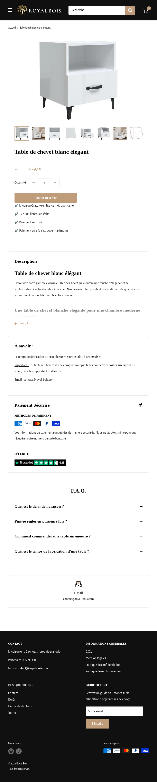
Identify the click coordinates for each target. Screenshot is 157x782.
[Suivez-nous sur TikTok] (19, 751)
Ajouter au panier (46, 197)
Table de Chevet (68, 283)
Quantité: (21, 182)
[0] (145, 10)
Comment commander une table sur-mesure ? (53, 536)
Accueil (12, 27)
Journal (12, 712)
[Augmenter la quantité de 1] (55, 182)
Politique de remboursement (104, 671)
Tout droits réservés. (19, 769)
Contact (13, 693)
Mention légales (96, 658)
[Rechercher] (130, 10)
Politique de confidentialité (103, 664)
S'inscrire (97, 723)
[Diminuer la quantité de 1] (33, 182)
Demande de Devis (20, 706)
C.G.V (89, 651)
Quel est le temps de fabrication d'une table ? (52, 551)
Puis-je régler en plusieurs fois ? (41, 521)
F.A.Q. (11, 699)
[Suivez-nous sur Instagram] (11, 751)
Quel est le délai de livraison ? (39, 506)
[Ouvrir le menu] (10, 10)
